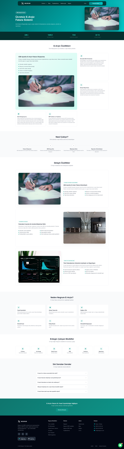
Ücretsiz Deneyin (62, 409)
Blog (49, 3)
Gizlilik (92, 446)
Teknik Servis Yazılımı (53, 428)
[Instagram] (19, 434)
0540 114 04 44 (99, 426)
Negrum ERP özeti (67, 428)
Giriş (85, 3)
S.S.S (80, 430)
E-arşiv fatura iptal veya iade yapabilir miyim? (49, 391)
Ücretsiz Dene (95, 3)
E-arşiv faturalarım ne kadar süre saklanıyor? (49, 382)
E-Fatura (50, 430)
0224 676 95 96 (99, 428)
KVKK (96, 446)
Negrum (65, 424)
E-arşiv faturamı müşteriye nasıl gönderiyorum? (49, 377)
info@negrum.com (100, 430)
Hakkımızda (63, 3)
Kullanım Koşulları (102, 446)
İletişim (69, 3)
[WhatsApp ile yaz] (120, 445)
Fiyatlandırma (55, 3)
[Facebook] (26, 434)
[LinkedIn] (23, 434)
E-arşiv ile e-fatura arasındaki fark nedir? (48, 373)
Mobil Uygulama (52, 434)
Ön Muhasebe (51, 426)
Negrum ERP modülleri (68, 426)
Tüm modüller (51, 424)
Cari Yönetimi (51, 432)
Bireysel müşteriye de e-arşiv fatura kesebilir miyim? (50, 386)
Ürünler (43, 3)
